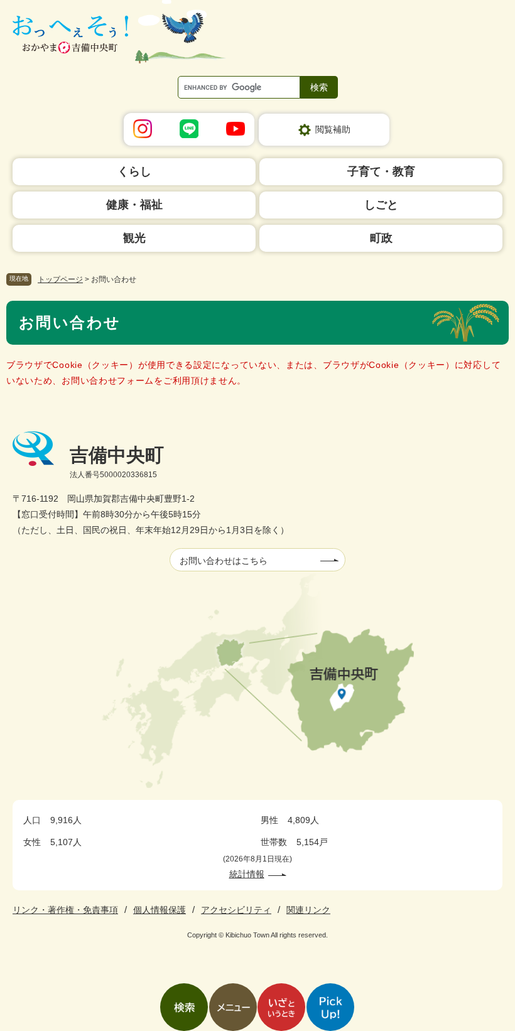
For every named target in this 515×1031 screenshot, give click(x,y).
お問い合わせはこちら (224, 561)
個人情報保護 (159, 910)
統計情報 (246, 874)
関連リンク (308, 910)
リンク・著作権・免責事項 (65, 910)
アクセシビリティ (236, 910)
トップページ (60, 279)
